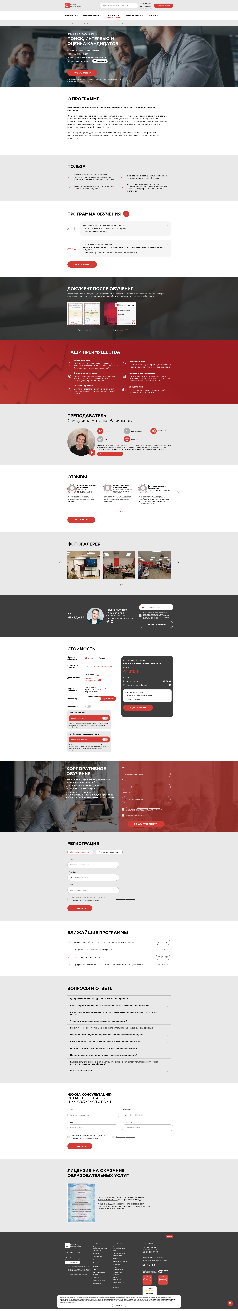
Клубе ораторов (103, 794)
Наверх (169, 1236)
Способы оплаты (98, 1263)
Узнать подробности (146, 824)
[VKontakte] (145, 1265)
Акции (95, 1260)
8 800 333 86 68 (115, 615)
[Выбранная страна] (143, 607)
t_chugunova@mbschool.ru (121, 618)
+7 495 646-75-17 (146, 3)
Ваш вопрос (127, 1122)
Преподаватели (98, 1256)
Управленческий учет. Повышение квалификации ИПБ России (104, 942)
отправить (80, 908)
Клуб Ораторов (113, 15)
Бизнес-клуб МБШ (99, 1280)
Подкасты (116, 1287)
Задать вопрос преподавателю (110, 454)
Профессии (116, 1258)
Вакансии (96, 1269)
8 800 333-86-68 (145, 6)
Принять (119, 1305)
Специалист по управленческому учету (93, 950)
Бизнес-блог (97, 1277)
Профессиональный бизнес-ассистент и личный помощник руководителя (109, 965)
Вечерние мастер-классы (121, 1261)
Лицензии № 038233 (108, 1200)
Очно (90, 658)
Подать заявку (82, 73)
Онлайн (102, 658)
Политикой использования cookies (72, 1300)
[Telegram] (108, 621)
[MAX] (112, 621)
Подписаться (72, 1262)
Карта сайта (97, 1283)
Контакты (96, 1253)
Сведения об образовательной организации (100, 1248)
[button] (120, 511)
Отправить (80, 1146)
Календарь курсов (163, 5)
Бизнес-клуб (87, 792)
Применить (108, 699)
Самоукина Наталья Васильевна (100, 420)
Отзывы (95, 1266)
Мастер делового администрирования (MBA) (119, 1248)
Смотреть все (81, 520)
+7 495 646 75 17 (115, 612)
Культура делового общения (88, 957)
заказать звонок (156, 624)
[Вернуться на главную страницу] (73, 5)
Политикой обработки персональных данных (160, 1299)
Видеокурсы (117, 1264)
